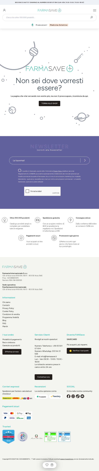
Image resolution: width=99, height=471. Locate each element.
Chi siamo (6, 302)
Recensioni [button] (40, 386)
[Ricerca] (92, 17)
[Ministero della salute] (36, 437)
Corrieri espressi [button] (10, 386)
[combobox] (47, 17)
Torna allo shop (49, 103)
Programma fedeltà (10, 317)
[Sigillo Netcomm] (22, 436)
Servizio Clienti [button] (42, 335)
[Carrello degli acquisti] (52, 465)
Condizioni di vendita (11, 314)
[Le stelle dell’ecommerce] (8, 437)
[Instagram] (73, 396)
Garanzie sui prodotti (11, 345)
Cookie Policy (8, 311)
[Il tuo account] (4, 10)
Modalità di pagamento (12, 339)
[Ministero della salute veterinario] (64, 437)
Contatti (6, 305)
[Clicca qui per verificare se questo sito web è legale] (50, 437)
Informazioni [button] (8, 297)
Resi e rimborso (8, 342)
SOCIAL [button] (71, 386)
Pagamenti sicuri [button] (10, 406)
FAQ (4, 323)
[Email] (82, 396)
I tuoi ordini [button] (8, 335)
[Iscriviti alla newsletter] (85, 160)
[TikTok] (78, 396)
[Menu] (95, 10)
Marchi (5, 326)
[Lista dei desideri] (47, 465)
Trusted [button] (6, 426)
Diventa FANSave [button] (76, 335)
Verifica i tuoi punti (81, 351)
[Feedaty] (55, 396)
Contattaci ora (43, 377)
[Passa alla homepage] (49, 10)
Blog (4, 320)
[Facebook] (68, 396)
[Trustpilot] (41, 396)
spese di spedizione (66, 459)
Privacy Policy (57, 171)
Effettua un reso (12, 352)
